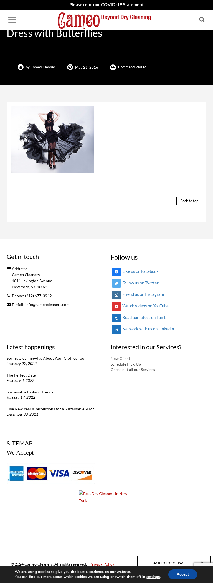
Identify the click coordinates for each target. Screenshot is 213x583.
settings (153, 576)
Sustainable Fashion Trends (30, 392)
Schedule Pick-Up (126, 364)
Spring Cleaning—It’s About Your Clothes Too (45, 358)
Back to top (189, 201)
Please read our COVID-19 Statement (106, 4)
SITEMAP (19, 443)
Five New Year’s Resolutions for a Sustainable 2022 (50, 408)
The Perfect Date (21, 375)
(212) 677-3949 (38, 295)
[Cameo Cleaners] (104, 20)
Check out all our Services (133, 369)
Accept (183, 574)
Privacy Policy (102, 564)
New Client (120, 358)
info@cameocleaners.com (47, 304)
